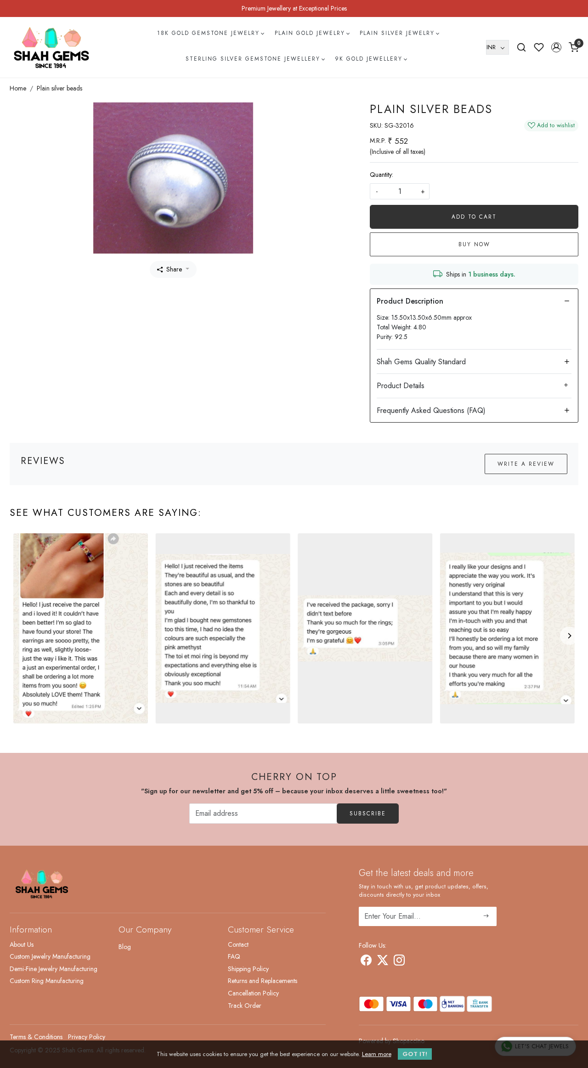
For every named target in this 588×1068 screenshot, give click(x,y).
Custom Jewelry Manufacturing (50, 956)
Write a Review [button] (526, 464)
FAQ (234, 956)
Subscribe (368, 813)
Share (174, 269)
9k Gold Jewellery (368, 59)
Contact (238, 944)
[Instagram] (399, 961)
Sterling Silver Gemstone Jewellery (253, 59)
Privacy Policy (86, 1036)
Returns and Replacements (262, 980)
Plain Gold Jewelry (310, 33)
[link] (521, 47)
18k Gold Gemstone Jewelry (208, 33)
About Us (22, 944)
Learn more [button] (376, 1054)
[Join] (486, 916)
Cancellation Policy (253, 993)
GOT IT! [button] (414, 1054)
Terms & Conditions (36, 1036)
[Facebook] (366, 961)
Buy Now (474, 244)
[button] (556, 47)
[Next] (569, 636)
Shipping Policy (248, 968)
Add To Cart (474, 217)
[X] (382, 961)
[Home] (51, 47)
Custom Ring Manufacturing (47, 980)
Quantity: (381, 174)
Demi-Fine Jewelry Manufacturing (53, 968)
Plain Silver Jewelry (397, 33)
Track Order (244, 1005)
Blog (125, 946)
